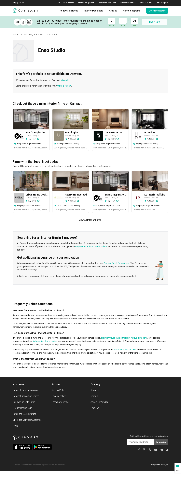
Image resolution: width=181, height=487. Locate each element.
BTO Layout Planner (66, 3)
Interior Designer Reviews (32, 34)
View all (64, 80)
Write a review (64, 85)
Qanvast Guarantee (127, 3)
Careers (94, 396)
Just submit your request (125, 349)
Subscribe (161, 442)
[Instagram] (144, 449)
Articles (113, 10)
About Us (95, 390)
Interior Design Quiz (86, 3)
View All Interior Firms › (91, 220)
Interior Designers (93, 10)
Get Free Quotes (157, 10)
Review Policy (58, 390)
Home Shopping (131, 10)
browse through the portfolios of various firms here (124, 338)
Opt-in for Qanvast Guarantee (27, 420)
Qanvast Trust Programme (116, 263)
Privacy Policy (59, 396)
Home (15, 34)
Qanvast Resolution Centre (26, 396)
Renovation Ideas (69, 10)
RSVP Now (154, 22)
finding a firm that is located (45, 341)
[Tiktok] (167, 449)
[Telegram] (161, 449)
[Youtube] (155, 449)
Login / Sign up (162, 3)
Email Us (94, 408)
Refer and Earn (146, 3)
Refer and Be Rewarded (24, 414)
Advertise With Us (99, 402)
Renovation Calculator (107, 3)
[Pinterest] (150, 449)
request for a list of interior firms (91, 246)
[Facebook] (139, 449)
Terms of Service (60, 402)
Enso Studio (52, 34)
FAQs (15, 425)
